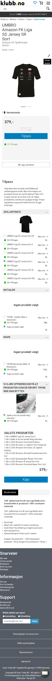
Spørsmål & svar (7, 608)
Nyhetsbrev (5, 590)
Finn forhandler (6, 584)
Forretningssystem (13, 675)
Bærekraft (26, 661)
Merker (13, 19)
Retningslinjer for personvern (26, 634)
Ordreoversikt (6, 561)
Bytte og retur (6, 567)
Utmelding (25, 616)
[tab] (10, 492)
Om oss (3, 582)
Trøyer (29, 19)
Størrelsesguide (7, 587)
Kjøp (26, 479)
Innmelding (10, 616)
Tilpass (26, 136)
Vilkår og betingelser (26, 643)
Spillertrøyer (39, 19)
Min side (3, 558)
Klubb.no (4, 19)
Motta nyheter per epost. (14, 613)
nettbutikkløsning (31, 675)
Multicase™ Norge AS (26, 678)
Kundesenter (5, 602)
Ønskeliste (4, 564)
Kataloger (4, 569)
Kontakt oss (5, 605)
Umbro (21, 19)
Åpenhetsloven (26, 652)
